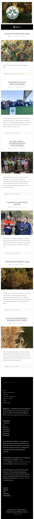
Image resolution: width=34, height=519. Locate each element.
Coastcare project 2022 (17, 262)
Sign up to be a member (9, 392)
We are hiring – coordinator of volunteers (17, 143)
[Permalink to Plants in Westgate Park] (17, 51)
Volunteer (5, 394)
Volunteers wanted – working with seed (17, 319)
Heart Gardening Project (21, 464)
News (10, 133)
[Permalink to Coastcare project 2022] (17, 279)
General (11, 73)
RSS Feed (15, 514)
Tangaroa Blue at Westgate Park (17, 83)
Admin (11, 194)
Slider (15, 73)
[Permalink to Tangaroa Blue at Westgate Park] (17, 102)
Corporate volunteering (8, 396)
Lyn (25, 36)
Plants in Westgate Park (17, 34)
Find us (4, 390)
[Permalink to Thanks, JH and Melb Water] (17, 223)
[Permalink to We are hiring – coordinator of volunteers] (17, 162)
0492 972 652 (27, 4)
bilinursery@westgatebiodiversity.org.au (20, 415)
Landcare (5, 461)
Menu (18, 26)
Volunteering (20, 73)
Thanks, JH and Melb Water (17, 203)
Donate (5, 400)
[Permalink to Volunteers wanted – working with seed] (17, 337)
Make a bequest (7, 402)
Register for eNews (7, 398)
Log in (20, 514)
